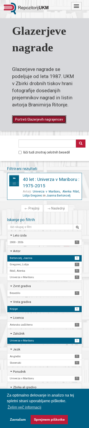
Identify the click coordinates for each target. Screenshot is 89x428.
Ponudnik (19, 371)
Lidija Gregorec (32, 195)
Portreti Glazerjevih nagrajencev (39, 119)
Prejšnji (31, 208)
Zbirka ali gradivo (25, 387)
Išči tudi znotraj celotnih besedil (46, 152)
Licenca (18, 317)
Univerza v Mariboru (46, 191)
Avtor (16, 251)
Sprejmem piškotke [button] (49, 419)
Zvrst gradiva (22, 286)
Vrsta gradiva (22, 302)
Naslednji (56, 208)
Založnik (18, 333)
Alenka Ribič (70, 191)
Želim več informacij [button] (24, 407)
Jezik (16, 349)
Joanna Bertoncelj (58, 195)
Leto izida (20, 235)
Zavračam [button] (18, 419)
